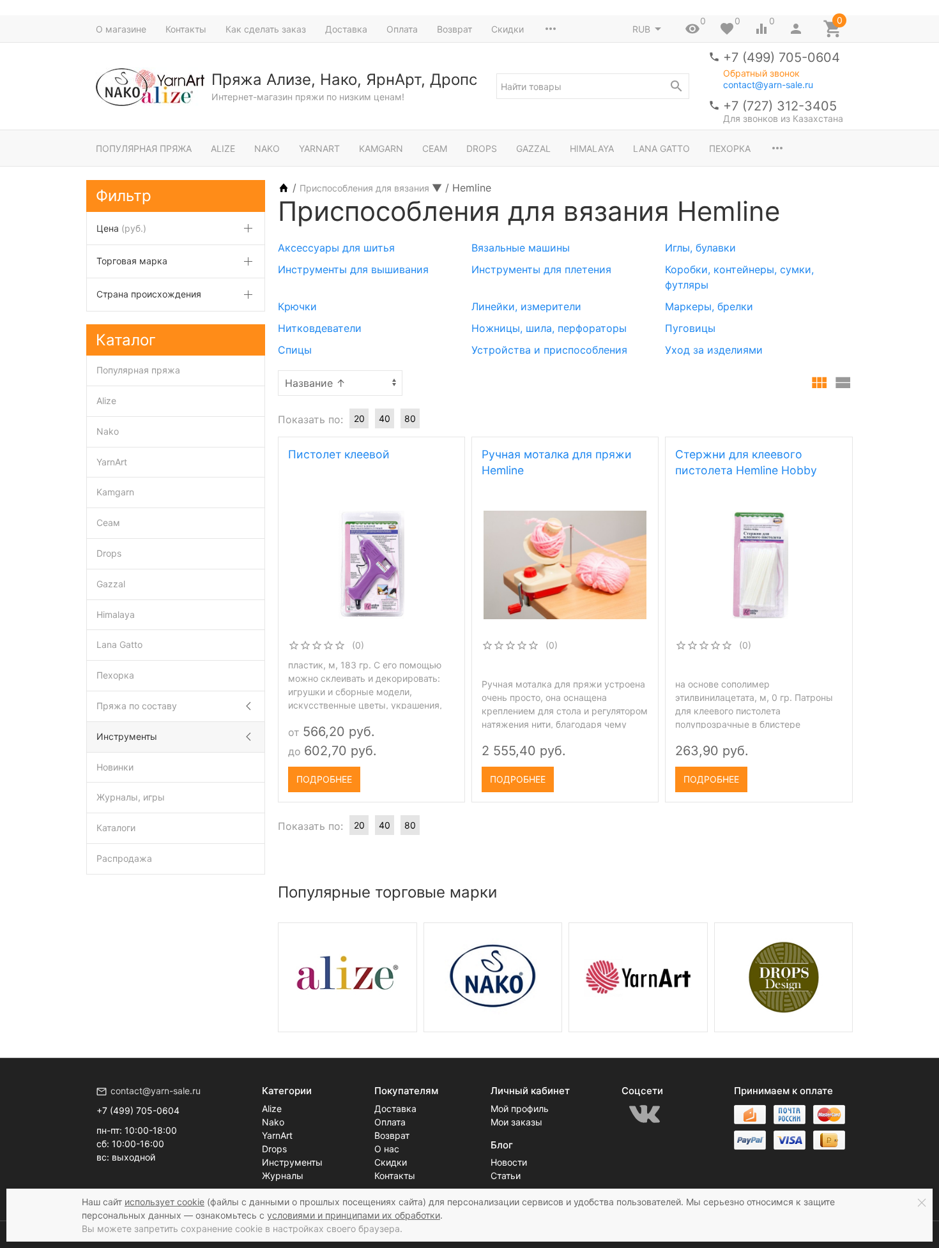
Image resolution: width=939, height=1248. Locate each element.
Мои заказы (516, 1121)
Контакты (185, 29)
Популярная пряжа (144, 148)
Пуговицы (690, 328)
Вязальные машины (520, 247)
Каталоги (115, 827)
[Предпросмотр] (372, 565)
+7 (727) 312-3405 (780, 106)
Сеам (434, 148)
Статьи (506, 1175)
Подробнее (324, 779)
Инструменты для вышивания (353, 269)
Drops (481, 148)
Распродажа (124, 858)
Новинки (115, 767)
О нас (386, 1148)
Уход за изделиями (714, 349)
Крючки (297, 306)
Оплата (402, 29)
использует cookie (164, 1201)
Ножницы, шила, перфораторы (549, 328)
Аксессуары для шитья (336, 247)
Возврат (454, 29)
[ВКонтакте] (644, 1114)
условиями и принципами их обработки (353, 1215)
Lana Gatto (661, 148)
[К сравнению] (422, 775)
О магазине (121, 29)
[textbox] (592, 86)
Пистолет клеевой (339, 454)
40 (384, 418)
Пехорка (730, 148)
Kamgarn (381, 148)
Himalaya (592, 148)
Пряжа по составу (136, 705)
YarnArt (319, 148)
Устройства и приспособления (549, 349)
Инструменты (126, 736)
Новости (509, 1162)
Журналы (282, 1175)
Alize (223, 148)
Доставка (346, 29)
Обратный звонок (761, 73)
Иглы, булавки (700, 247)
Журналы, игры (130, 797)
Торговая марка (131, 260)
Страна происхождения (148, 294)
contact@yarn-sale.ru (768, 84)
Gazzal (533, 148)
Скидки (507, 29)
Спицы (295, 349)
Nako (267, 148)
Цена (121, 228)
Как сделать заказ (265, 29)
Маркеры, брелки (709, 306)
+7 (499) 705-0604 (781, 57)
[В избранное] (444, 775)
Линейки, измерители (526, 306)
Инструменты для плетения (541, 269)
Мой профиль (520, 1108)
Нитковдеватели (320, 328)
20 (359, 418)
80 (410, 418)
